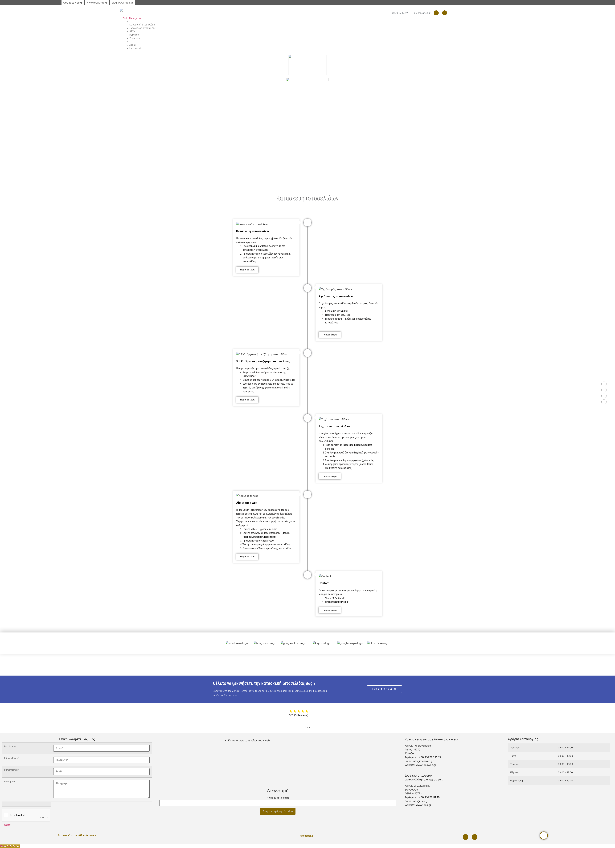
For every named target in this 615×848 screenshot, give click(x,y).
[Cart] (130, 41)
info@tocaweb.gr (339, 601)
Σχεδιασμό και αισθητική (255, 246)
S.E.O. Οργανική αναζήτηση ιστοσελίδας (263, 361)
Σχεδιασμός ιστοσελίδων (336, 296)
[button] (219, 643)
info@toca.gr (420, 801)
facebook (247, 536)
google (286, 532)
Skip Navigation (132, 18)
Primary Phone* (11, 758)
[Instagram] (444, 12)
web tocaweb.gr (73, 2)
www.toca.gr (423, 805)
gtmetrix (329, 448)
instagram (258, 536)
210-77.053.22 (337, 597)
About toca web (246, 503)
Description (9, 782)
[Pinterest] (436, 12)
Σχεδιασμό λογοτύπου (336, 311)
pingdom (367, 444)
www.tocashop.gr (97, 2)
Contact (324, 583)
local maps (269, 536)
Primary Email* (11, 770)
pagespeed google (353, 444)
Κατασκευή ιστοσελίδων (252, 231)
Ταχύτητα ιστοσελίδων (334, 426)
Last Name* (10, 747)
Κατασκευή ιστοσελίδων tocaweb (76, 835)
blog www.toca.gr (122, 2)
